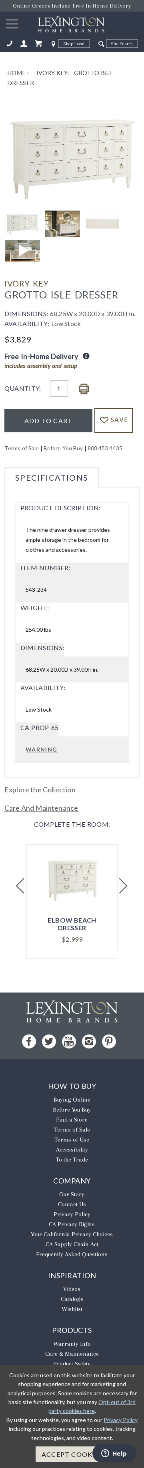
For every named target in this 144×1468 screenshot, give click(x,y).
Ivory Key (26, 283)
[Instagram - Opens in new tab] (89, 1041)
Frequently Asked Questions (72, 1254)
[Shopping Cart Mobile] (38, 44)
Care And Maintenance (41, 808)
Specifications (51, 477)
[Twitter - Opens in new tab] (49, 1041)
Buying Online (72, 1099)
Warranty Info (72, 1343)
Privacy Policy (72, 1214)
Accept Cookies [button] (72, 1454)
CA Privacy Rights (72, 1224)
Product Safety (71, 1363)
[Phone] (9, 44)
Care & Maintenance (72, 1353)
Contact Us (72, 1204)
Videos (71, 1289)
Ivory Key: (52, 72)
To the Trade (72, 1159)
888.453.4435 (105, 448)
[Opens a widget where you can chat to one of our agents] (114, 1454)
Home (16, 72)
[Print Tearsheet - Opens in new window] (84, 389)
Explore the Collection (40, 789)
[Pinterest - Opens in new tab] (109, 1041)
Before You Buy (63, 448)
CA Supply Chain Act (72, 1244)
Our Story (71, 1194)
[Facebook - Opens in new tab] (29, 1041)
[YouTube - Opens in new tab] (69, 1041)
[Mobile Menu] (12, 24)
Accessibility (72, 1149)
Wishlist (72, 1309)
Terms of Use (71, 1139)
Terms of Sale (21, 448)
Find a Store (72, 1119)
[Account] (24, 44)
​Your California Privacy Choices (72, 1234)
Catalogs (72, 1299)
